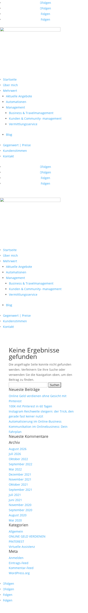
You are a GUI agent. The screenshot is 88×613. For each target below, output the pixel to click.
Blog (9, 135)
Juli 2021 (15, 495)
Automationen (16, 102)
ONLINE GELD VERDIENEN (27, 536)
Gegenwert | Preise (17, 145)
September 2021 (20, 490)
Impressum (8, 578)
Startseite (10, 79)
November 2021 (20, 479)
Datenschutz (29, 578)
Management (15, 107)
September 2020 (20, 510)
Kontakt (8, 156)
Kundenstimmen (15, 151)
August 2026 (17, 449)
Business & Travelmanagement (31, 113)
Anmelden (16, 558)
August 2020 (17, 515)
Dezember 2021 (20, 474)
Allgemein (16, 531)
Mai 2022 (15, 469)
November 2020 (20, 505)
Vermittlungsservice (23, 124)
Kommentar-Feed (21, 568)
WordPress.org (19, 573)
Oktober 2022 (18, 459)
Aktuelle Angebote (19, 96)
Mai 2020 (15, 520)
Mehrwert (10, 91)
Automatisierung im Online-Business (35, 421)
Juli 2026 (15, 454)
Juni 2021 (15, 500)
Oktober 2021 (18, 484)
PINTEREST (16, 541)
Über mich (10, 85)
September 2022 (20, 464)
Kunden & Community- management (35, 118)
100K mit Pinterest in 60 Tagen (30, 406)
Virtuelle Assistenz (22, 547)
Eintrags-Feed (18, 563)
